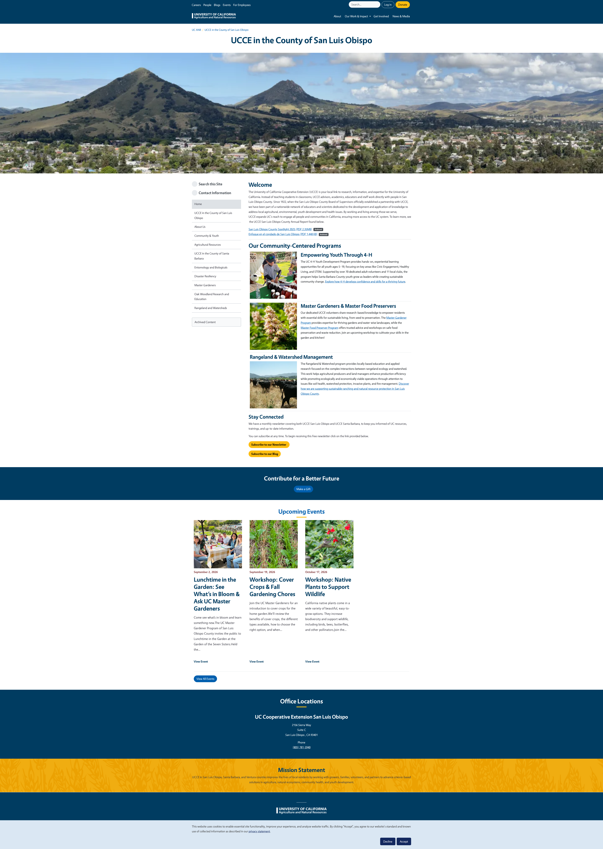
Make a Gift (303, 489)
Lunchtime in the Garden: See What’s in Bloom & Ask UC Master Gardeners (217, 594)
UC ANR (196, 29)
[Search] (378, 4)
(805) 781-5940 (301, 747)
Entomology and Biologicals (210, 267)
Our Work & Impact (356, 16)
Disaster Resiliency (205, 276)
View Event (201, 661)
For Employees (242, 5)
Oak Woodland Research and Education (211, 296)
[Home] (214, 16)
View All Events (205, 679)
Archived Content (205, 322)
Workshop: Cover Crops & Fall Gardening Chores (272, 587)
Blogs (217, 5)
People (207, 5)
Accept (404, 841)
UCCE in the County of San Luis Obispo (213, 215)
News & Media (401, 16)
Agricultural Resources (207, 244)
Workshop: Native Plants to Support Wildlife (328, 587)
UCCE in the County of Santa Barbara (211, 255)
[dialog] (301, 834)
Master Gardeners (205, 285)
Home (198, 204)
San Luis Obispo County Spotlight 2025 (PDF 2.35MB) (280, 229)
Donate (402, 4)
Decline (387, 841)
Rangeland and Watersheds (210, 308)
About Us (199, 227)
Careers (196, 5)
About (337, 16)
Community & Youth (206, 236)
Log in (388, 4)
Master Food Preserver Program (319, 328)
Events (227, 5)
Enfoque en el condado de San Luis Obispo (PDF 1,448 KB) (283, 234)
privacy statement (259, 831)
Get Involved (381, 16)
